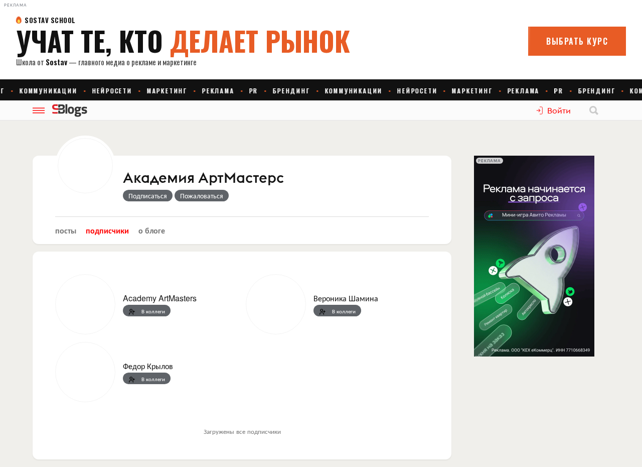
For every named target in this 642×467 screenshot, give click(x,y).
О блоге (151, 230)
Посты (65, 230)
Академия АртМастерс (203, 178)
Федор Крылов (148, 366)
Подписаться (147, 195)
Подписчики (107, 230)
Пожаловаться (201, 195)
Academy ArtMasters (160, 298)
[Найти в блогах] (593, 110)
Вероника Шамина (345, 298)
